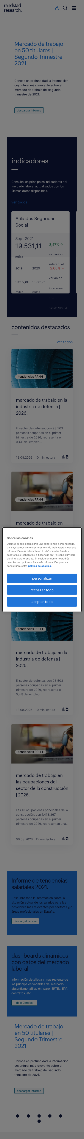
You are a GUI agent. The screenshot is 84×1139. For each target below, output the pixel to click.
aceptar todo (42, 601)
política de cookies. (39, 565)
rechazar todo (42, 590)
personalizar (42, 578)
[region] (42, 569)
